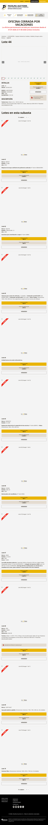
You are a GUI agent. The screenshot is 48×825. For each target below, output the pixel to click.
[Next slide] (45, 62)
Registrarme (43, 1)
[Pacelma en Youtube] (16, 807)
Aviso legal (5, 798)
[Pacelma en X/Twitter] (23, 807)
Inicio (21, 1)
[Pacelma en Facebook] (18, 807)
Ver (24, 154)
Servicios (15, 799)
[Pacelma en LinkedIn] (14, 807)
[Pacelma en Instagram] (21, 807)
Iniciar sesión (34, 1)
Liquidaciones (17, 802)
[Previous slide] (3, 62)
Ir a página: (21, 117)
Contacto (27, 1)
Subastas (4, 36)
